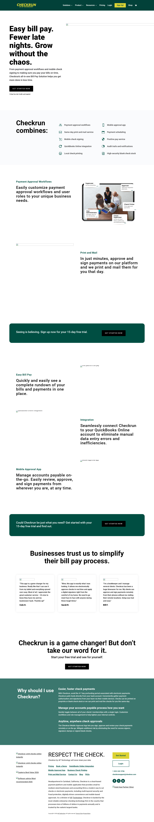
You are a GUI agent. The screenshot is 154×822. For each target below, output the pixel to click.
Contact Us (72, 774)
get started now (21, 89)
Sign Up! (120, 5)
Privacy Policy (86, 813)
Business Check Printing (77, 770)
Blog (81, 774)
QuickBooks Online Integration (81, 766)
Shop (130, 5)
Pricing (102, 5)
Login (110, 5)
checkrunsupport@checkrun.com (124, 774)
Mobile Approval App (56, 770)
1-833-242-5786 (118, 771)
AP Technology (76, 798)
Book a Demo (61, 766)
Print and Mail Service (57, 774)
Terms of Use (79, 813)
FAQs (87, 774)
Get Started (121, 755)
